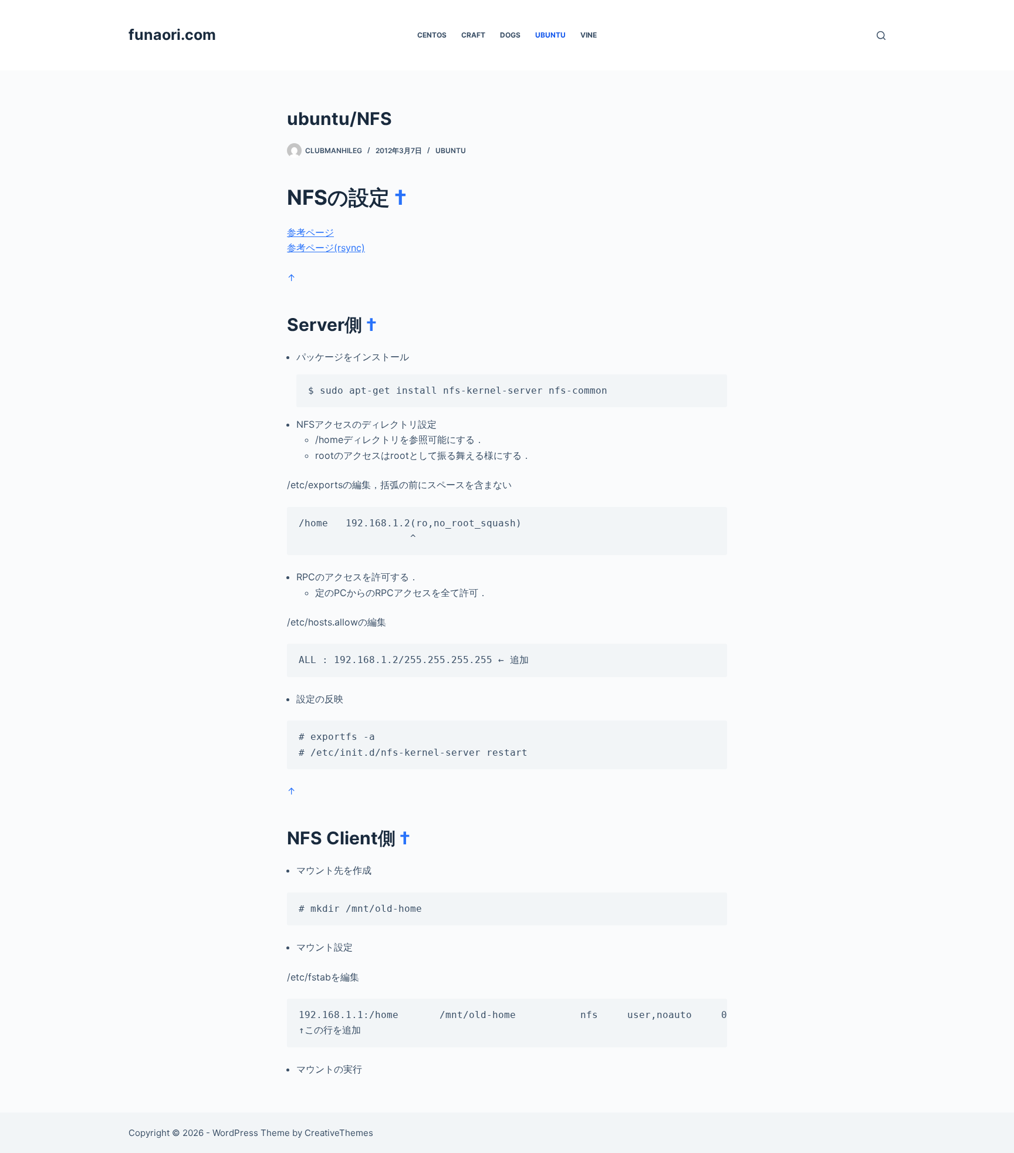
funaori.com (172, 34)
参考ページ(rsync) (326, 247)
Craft (473, 35)
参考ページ (310, 232)
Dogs (510, 35)
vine (588, 35)
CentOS (432, 35)
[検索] (881, 35)
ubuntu (550, 35)
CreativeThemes (339, 1132)
